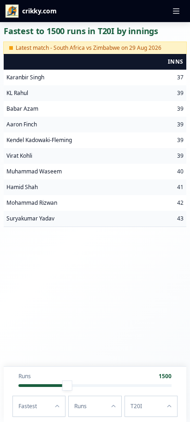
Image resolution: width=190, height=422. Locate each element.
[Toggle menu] (176, 11)
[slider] (67, 385)
